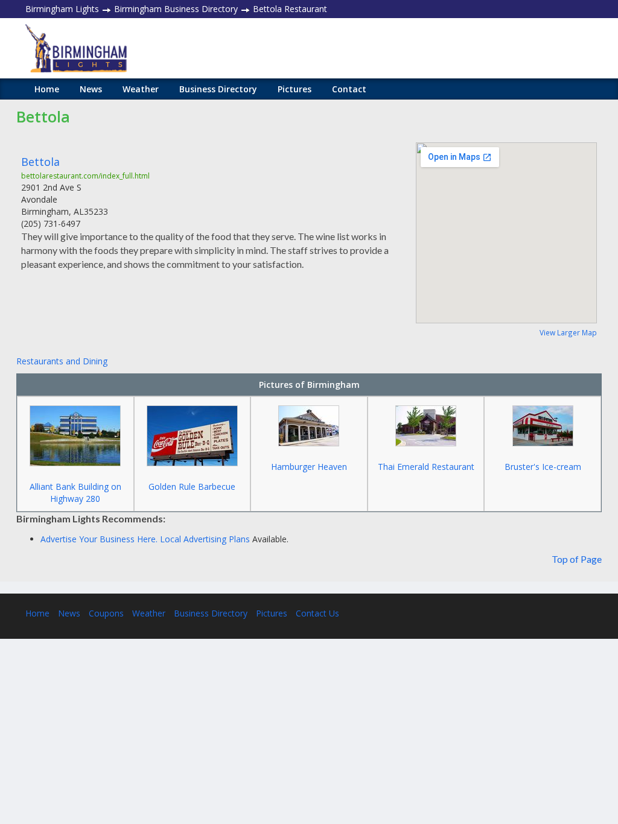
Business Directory (218, 89)
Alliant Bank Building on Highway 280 (75, 492)
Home (46, 89)
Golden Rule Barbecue (191, 486)
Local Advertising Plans (205, 539)
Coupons (106, 613)
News (91, 89)
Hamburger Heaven (309, 466)
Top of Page (577, 559)
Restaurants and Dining (61, 361)
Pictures (294, 89)
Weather (141, 89)
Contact (349, 89)
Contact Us (317, 613)
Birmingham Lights (62, 8)
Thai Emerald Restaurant (426, 466)
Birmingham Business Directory (176, 8)
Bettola (40, 161)
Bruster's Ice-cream (543, 466)
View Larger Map (568, 332)
